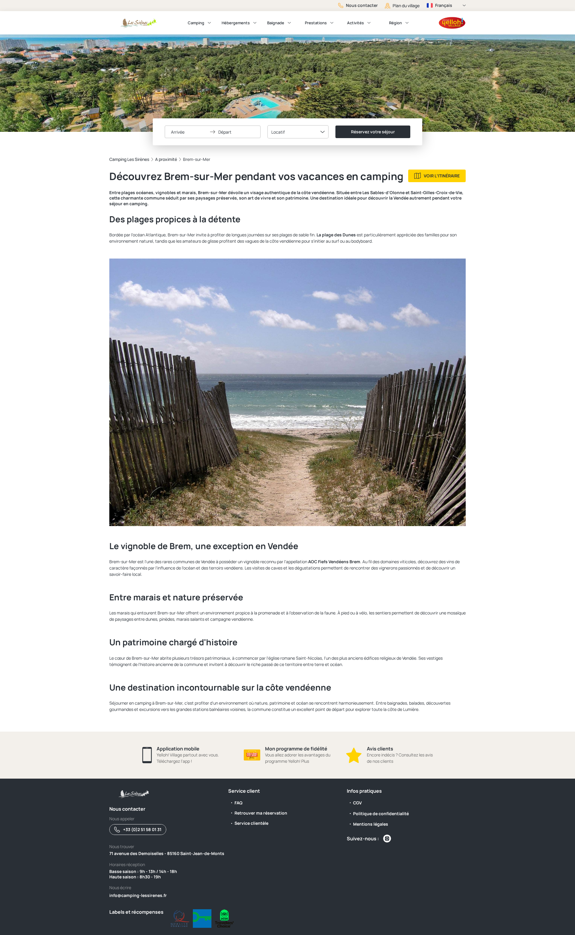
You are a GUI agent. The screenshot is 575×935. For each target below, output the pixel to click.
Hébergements (236, 22)
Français (443, 5)
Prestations (316, 22)
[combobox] (298, 132)
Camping (196, 22)
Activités (355, 22)
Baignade (275, 22)
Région (395, 22)
